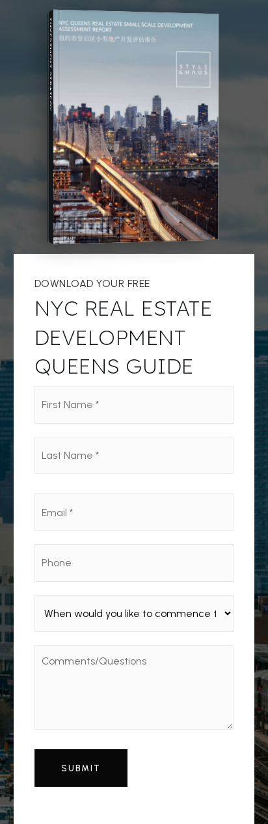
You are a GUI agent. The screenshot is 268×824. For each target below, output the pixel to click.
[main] (134, 412)
